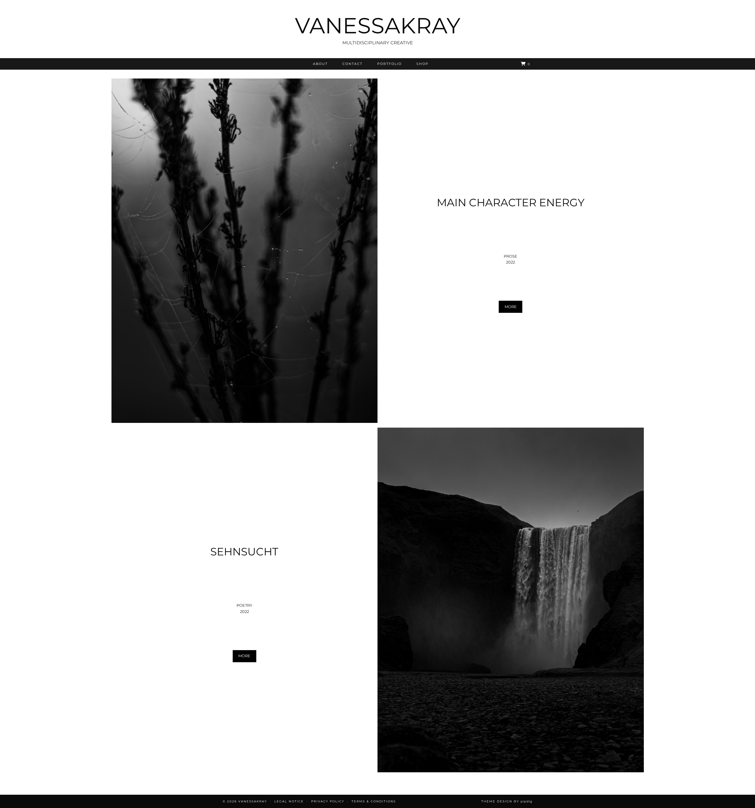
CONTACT (352, 64)
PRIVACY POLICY (327, 801)
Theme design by (506, 801)
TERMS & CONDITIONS (374, 801)
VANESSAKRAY (377, 25)
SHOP (422, 64)
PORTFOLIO (389, 64)
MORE (511, 306)
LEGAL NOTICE (289, 801)
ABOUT (320, 64)
